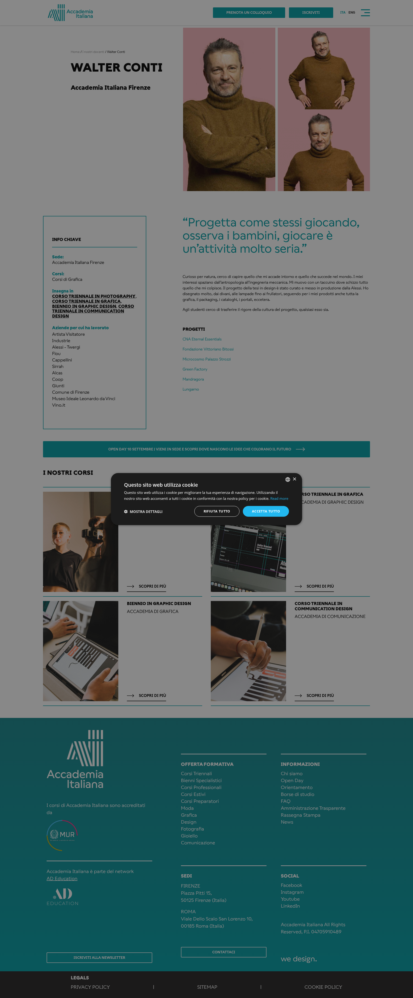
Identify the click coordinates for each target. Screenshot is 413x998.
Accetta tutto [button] (266, 511)
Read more (279, 498)
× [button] (294, 479)
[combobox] (287, 479)
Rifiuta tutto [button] (217, 511)
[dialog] (206, 499)
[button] (143, 511)
